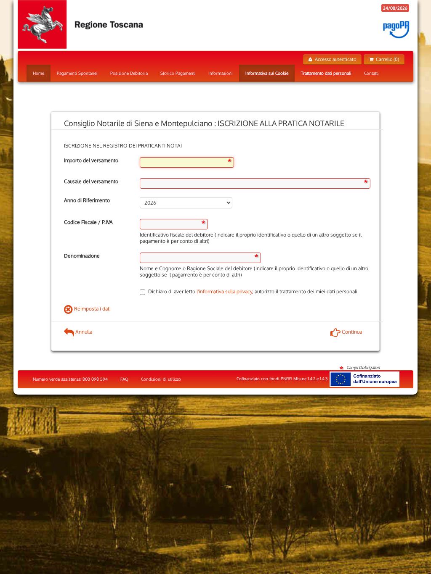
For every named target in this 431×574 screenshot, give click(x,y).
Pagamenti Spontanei (77, 73)
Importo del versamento (91, 160)
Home (38, 73)
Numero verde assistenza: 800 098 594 (70, 379)
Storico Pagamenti (178, 73)
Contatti (371, 73)
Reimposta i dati (92, 308)
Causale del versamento (91, 181)
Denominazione (82, 256)
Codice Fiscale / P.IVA (88, 222)
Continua (351, 332)
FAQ (124, 379)
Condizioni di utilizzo (161, 379)
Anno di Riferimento (87, 200)
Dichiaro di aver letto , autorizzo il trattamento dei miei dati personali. (253, 291)
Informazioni (220, 73)
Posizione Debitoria (129, 73)
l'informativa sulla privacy (224, 291)
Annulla (83, 332)
